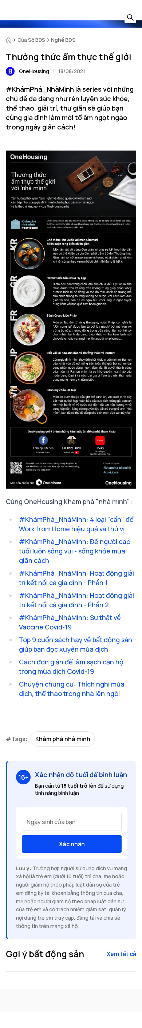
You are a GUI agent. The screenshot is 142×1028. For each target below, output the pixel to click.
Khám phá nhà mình (62, 739)
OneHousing (34, 71)
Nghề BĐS (63, 39)
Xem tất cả (121, 954)
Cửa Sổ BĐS (31, 39)
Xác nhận (72, 844)
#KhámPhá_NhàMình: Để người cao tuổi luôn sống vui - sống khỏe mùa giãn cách (74, 551)
